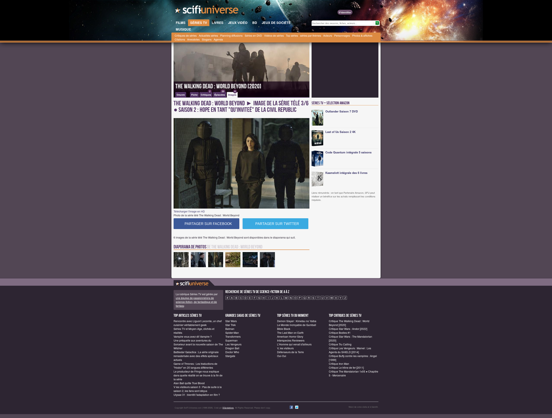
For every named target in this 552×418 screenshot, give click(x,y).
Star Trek (230, 325)
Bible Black (283, 329)
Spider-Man (232, 332)
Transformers (233, 336)
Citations (180, 39)
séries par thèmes (310, 35)
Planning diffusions (231, 35)
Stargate (230, 356)
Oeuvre (181, 94)
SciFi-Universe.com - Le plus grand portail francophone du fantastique (207, 10)
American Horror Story (290, 336)
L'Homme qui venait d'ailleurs (294, 344)
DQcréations (228, 407)
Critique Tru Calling (340, 344)
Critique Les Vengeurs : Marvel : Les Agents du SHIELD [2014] (350, 350)
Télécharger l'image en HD (189, 211)
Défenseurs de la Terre (290, 352)
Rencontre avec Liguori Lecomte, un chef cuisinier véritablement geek (198, 323)
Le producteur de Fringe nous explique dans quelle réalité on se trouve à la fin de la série (198, 375)
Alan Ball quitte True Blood (189, 383)
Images (232, 94)
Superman (231, 340)
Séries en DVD (253, 35)
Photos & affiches (362, 35)
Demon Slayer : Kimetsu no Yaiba (296, 321)
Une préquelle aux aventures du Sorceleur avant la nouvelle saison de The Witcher (198, 344)
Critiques (206, 94)
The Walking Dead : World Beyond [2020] (218, 86)
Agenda (218, 39)
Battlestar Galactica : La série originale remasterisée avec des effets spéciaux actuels (196, 356)
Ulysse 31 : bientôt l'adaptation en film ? (197, 394)
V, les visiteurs (285, 348)
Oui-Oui (281, 356)
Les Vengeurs (233, 344)
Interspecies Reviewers (290, 340)
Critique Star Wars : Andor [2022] (348, 329)
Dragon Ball (232, 348)
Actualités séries (208, 35)
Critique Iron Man (339, 363)
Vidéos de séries (274, 35)
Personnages (342, 35)
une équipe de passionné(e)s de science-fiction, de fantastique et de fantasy (196, 301)
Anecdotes (193, 39)
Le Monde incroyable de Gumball (296, 325)
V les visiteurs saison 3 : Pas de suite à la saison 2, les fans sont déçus (198, 389)
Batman (229, 329)
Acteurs (327, 35)
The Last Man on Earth (290, 332)
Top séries (292, 35)
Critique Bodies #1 (340, 332)
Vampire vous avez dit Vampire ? (193, 336)
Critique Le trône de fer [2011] (346, 367)
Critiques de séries (186, 35)
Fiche (194, 94)
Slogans (207, 39)
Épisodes (219, 94)
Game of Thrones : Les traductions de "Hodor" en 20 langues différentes (195, 365)
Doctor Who (232, 352)
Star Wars (231, 321)
